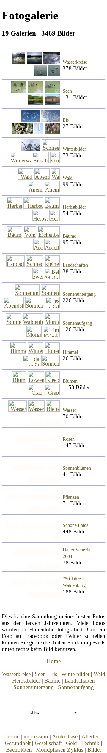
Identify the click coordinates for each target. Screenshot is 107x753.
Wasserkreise (75, 62)
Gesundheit (18, 743)
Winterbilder (74, 149)
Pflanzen (71, 497)
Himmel (70, 352)
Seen (67, 91)
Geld (71, 743)
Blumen (70, 381)
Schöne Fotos (75, 525)
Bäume (69, 236)
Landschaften (75, 265)
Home (54, 661)
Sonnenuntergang (79, 294)
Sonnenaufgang (77, 323)
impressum (35, 736)
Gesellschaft (48, 743)
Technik (90, 743)
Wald (68, 178)
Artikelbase (65, 736)
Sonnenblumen (77, 468)
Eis (66, 120)
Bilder (94, 749)
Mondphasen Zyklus (59, 749)
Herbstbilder (74, 207)
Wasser (69, 410)
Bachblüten (19, 749)
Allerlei (89, 736)
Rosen (69, 439)
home (13, 736)
